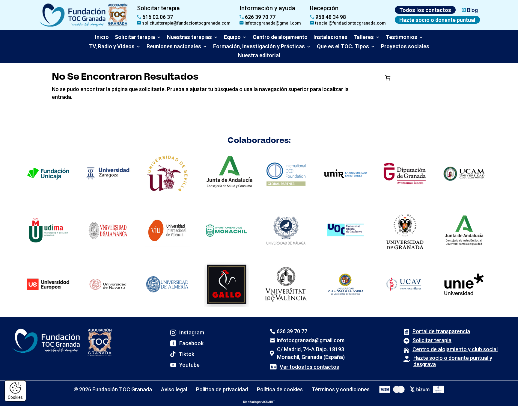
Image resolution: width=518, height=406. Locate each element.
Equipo (232, 37)
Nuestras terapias (189, 37)
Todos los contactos (425, 10)
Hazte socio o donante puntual (437, 20)
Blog (472, 10)
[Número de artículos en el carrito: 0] (387, 77)
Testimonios (401, 37)
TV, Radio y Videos (112, 46)
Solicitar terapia (135, 37)
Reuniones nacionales (174, 46)
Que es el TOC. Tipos (343, 46)
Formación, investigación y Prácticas (259, 46)
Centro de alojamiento (280, 37)
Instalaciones (330, 37)
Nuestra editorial (259, 55)
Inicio (102, 37)
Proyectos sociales (405, 46)
